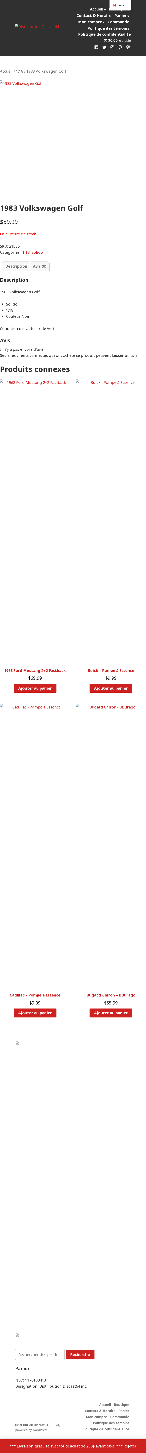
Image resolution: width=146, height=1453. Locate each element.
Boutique (121, 1404)
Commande (118, 21)
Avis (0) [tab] (39, 266)
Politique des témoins (108, 28)
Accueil (96, 9)
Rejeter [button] (130, 1446)
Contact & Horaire (93, 15)
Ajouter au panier (35, 688)
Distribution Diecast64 (31, 1425)
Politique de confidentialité (104, 34)
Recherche (80, 1354)
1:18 (19, 71)
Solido (37, 252)
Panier (120, 15)
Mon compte (90, 21)
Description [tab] (16, 266)
